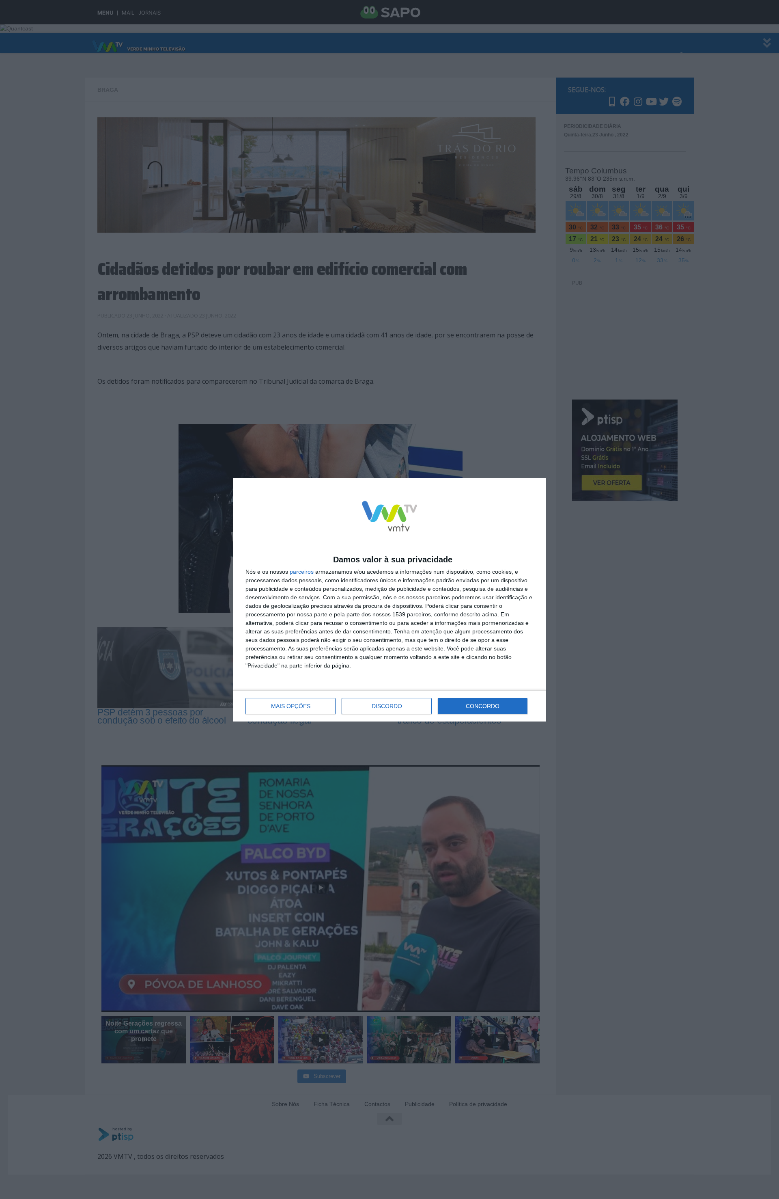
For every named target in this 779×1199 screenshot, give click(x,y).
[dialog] (389, 600)
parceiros (302, 572)
